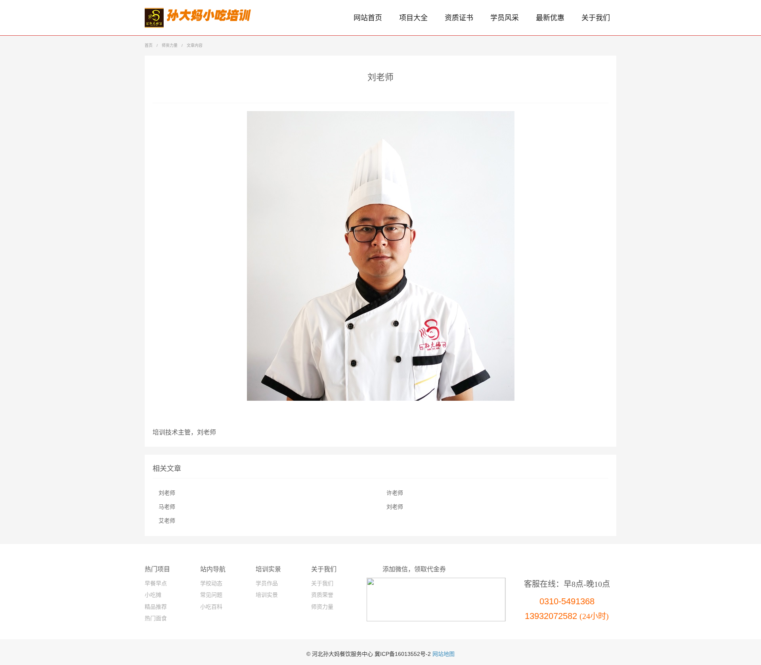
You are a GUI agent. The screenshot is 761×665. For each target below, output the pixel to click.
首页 (149, 45)
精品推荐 (156, 606)
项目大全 (413, 18)
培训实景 (267, 595)
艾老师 (167, 521)
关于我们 (595, 18)
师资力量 (170, 45)
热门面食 (156, 618)
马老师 (167, 507)
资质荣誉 (322, 595)
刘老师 (167, 493)
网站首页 (368, 18)
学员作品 (267, 583)
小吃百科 (211, 606)
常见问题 (211, 595)
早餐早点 (156, 583)
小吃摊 (153, 595)
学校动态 (211, 583)
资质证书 (459, 18)
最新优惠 (550, 18)
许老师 (394, 493)
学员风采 (504, 18)
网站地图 (443, 654)
